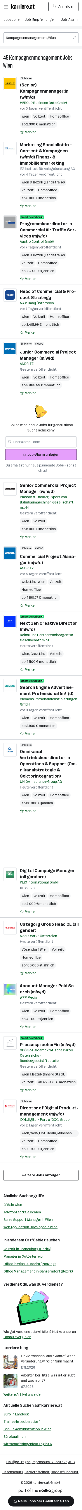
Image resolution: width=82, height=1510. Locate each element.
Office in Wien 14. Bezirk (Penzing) (29, 1264)
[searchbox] (41, 37)
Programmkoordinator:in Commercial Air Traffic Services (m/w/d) (48, 230)
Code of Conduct (65, 1472)
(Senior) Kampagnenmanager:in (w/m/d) (44, 91)
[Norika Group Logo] (40, 1491)
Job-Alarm (69, 20)
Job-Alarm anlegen (43, 454)
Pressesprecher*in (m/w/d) (47, 1044)
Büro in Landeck (16, 1414)
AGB (71, 1462)
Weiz (26, 582)
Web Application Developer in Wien (30, 1227)
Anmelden (66, 6)
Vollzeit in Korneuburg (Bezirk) (27, 1249)
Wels (34, 1133)
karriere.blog (15, 1347)
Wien (8, 65)
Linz (34, 582)
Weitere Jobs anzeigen (41, 1175)
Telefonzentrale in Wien (22, 1212)
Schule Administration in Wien (27, 1429)
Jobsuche (11, 20)
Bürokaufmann (15, 1436)
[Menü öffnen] (6, 7)
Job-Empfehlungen (40, 20)
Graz (34, 654)
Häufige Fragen (18, 1462)
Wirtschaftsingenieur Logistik (27, 1444)
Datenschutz (12, 1472)
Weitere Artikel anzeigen (22, 1394)
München (65, 1133)
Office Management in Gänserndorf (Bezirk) (38, 1271)
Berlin (52, 1133)
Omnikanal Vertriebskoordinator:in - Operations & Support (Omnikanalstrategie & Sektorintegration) (48, 764)
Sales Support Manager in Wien (28, 1220)
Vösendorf (31, 949)
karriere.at (52, 1405)
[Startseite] (24, 6)
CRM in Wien (12, 1205)
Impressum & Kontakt (49, 1462)
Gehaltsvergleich (17, 1337)
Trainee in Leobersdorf (21, 1422)
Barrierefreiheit (37, 1472)
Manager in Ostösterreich (24, 1256)
